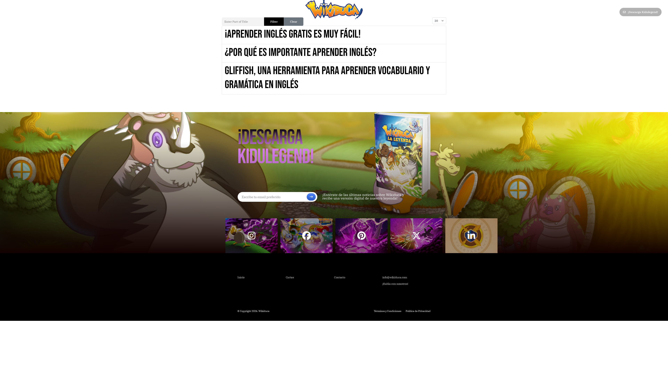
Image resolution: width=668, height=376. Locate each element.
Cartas (25, 12)
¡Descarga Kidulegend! (642, 12)
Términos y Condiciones (387, 311)
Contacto (72, 12)
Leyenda (42, 12)
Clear (293, 21)
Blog (56, 12)
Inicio (10, 12)
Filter (274, 21)
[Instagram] (614, 12)
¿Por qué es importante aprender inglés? (300, 52)
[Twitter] (591, 12)
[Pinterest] (599, 12)
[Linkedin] (607, 12)
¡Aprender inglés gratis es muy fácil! (293, 34)
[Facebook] (584, 12)
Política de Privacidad (418, 311)
